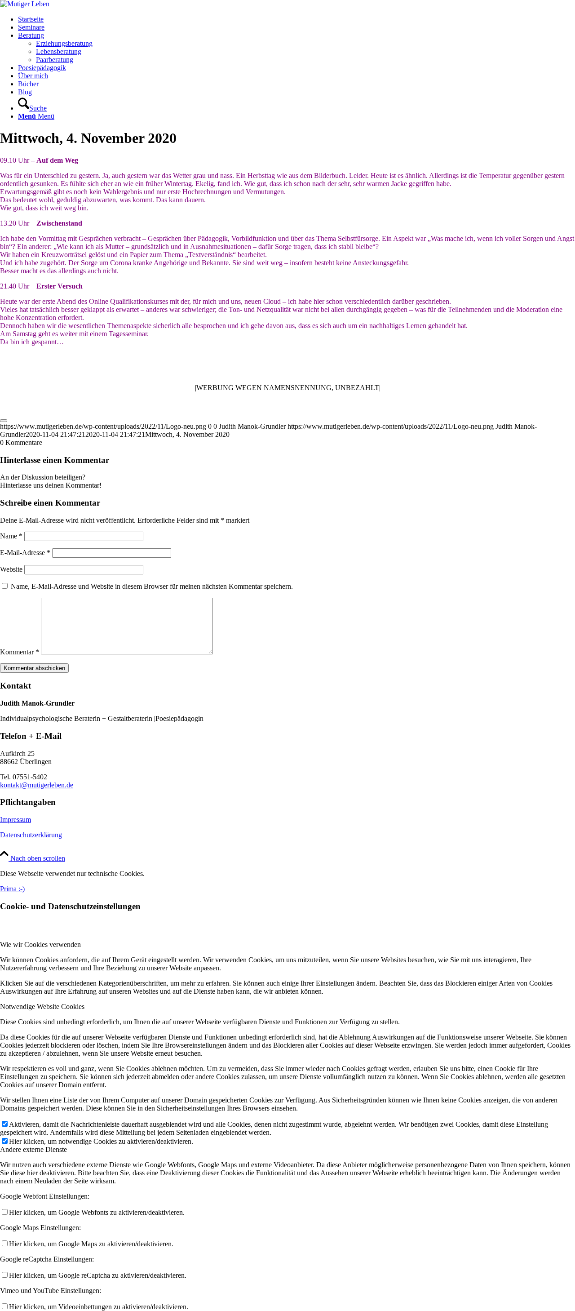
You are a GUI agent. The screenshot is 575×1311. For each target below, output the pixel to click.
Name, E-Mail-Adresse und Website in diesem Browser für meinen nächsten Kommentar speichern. (152, 586)
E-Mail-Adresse (25, 552)
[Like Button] (3, 420)
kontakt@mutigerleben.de (36, 785)
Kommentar (19, 652)
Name (11, 536)
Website (11, 569)
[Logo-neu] (24, 4)
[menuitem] (296, 19)
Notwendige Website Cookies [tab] (42, 1006)
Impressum (15, 819)
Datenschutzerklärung (31, 835)
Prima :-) (12, 889)
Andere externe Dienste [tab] (33, 1149)
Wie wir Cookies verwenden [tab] (40, 944)
